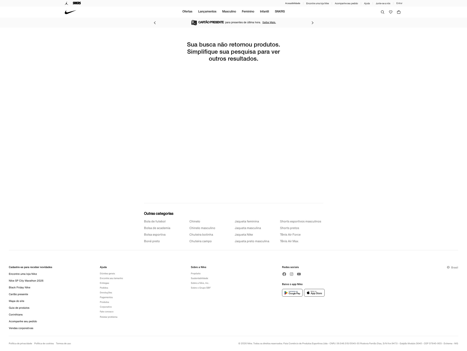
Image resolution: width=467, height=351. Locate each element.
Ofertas (187, 11)
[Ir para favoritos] (390, 12)
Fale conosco (106, 311)
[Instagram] (291, 274)
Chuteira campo (200, 241)
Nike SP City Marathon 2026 (26, 280)
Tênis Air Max (289, 241)
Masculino (229, 11)
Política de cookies (44, 343)
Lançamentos (207, 11)
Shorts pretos (289, 228)
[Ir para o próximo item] (312, 23)
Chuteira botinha (201, 234)
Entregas (104, 283)
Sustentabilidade (199, 278)
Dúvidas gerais (107, 273)
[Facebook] (284, 274)
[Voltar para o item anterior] (154, 23)
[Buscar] (382, 12)
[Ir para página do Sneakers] (77, 3)
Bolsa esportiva (155, 234)
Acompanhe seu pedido (346, 3)
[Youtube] (299, 274)
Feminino (248, 11)
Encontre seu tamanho (111, 278)
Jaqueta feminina (247, 221)
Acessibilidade (292, 3)
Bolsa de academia (157, 228)
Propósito (196, 273)
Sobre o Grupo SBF (201, 287)
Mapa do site (16, 301)
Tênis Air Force (290, 234)
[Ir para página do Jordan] (66, 3)
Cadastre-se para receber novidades (30, 267)
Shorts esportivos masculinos (300, 221)
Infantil (264, 11)
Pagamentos (106, 297)
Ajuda (367, 3)
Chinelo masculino (202, 228)
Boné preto (152, 241)
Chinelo (194, 221)
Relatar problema (108, 316)
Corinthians (16, 314)
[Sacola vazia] (398, 12)
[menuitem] (187, 12)
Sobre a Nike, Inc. (200, 283)
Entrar (399, 3)
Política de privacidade (20, 343)
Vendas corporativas (21, 328)
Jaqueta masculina (248, 228)
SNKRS (280, 11)
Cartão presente (18, 294)
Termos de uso (63, 343)
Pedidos (104, 287)
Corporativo (106, 306)
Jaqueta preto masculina (252, 241)
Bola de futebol (155, 221)
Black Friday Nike (19, 287)
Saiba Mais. (269, 22)
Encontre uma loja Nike (317, 3)
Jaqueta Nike (244, 234)
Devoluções (106, 292)
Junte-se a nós (383, 3)
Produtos (104, 302)
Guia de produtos (19, 308)
